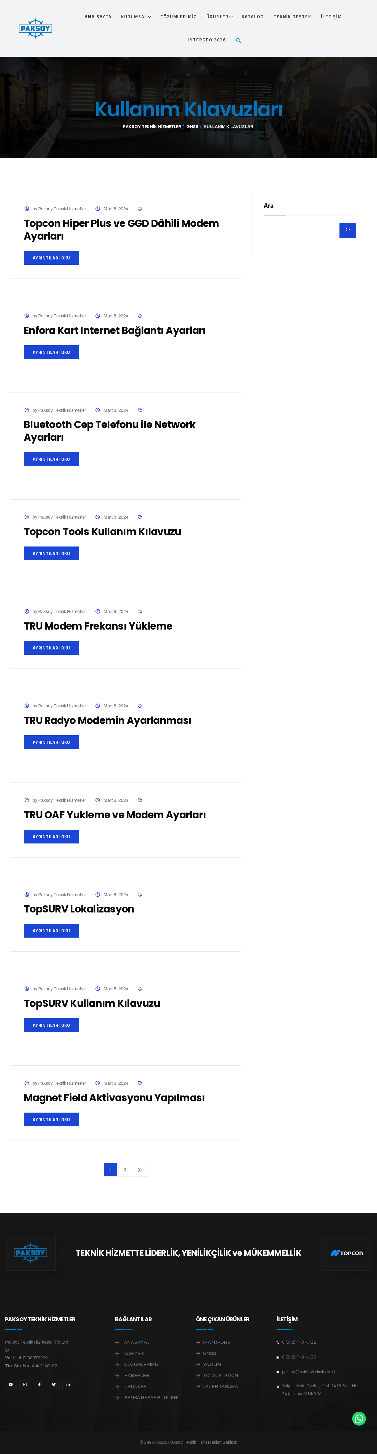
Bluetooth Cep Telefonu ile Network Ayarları (110, 431)
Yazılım (212, 1364)
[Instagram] (25, 1384)
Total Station (220, 1375)
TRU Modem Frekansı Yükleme (98, 626)
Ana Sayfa (98, 16)
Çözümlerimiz (178, 16)
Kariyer (134, 1353)
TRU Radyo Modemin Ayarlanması (108, 720)
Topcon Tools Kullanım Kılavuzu (102, 532)
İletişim (331, 16)
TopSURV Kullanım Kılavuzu (92, 1003)
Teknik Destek (292, 16)
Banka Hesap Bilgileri (151, 1397)
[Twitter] (54, 1384)
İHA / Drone (216, 1342)
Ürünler (217, 16)
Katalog (253, 16)
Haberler (136, 1375)
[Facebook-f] (39, 1384)
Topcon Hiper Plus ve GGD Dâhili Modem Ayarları (121, 229)
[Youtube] (11, 1384)
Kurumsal (134, 16)
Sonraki (140, 1170)
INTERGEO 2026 (207, 39)
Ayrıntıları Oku (51, 257)
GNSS (209, 1353)
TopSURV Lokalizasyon (79, 909)
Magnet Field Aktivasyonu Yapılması (114, 1098)
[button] (241, 39)
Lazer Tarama (220, 1386)
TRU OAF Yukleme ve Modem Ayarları (115, 815)
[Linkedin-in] (68, 1384)
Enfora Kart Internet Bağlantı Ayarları (115, 330)
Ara (269, 206)
